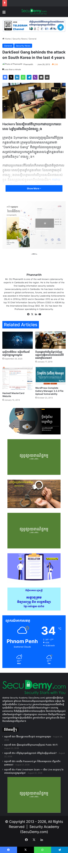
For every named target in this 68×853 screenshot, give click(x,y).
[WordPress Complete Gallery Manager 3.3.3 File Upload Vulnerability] (50, 376)
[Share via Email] (41, 77)
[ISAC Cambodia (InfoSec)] (34, 25)
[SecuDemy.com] (34, 12)
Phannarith (28, 64)
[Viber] (35, 77)
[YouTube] (40, 314)
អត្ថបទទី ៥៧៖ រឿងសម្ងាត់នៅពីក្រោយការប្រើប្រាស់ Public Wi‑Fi (31, 745)
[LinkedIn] (17, 77)
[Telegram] (29, 77)
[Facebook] (5, 77)
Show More (33, 188)
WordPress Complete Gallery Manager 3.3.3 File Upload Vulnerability (49, 391)
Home (7, 38)
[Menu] (4, 13)
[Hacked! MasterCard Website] (17, 378)
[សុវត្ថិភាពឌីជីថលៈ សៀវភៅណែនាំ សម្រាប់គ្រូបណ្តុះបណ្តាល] (17, 340)
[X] (11, 77)
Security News (19, 38)
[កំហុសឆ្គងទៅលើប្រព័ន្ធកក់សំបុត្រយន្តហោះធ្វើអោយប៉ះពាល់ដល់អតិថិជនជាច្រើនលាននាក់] (50, 340)
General (32, 38)
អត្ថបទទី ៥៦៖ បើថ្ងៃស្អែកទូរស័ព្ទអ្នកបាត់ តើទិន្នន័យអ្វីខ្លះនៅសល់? (30, 753)
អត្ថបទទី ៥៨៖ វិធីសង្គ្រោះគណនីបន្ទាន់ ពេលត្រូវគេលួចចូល (27, 736)
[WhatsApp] (23, 77)
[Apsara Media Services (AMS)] (34, 224)
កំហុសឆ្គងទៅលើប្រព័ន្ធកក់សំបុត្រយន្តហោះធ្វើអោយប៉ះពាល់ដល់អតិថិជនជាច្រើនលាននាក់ (49, 354)
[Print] (47, 77)
